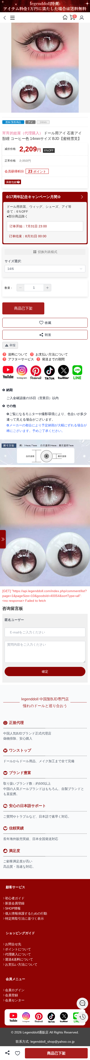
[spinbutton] (34, 287)
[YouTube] (13, 1017)
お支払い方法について (21, 964)
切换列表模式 (47, 252)
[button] (20, 287)
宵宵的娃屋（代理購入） (22, 133)
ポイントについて (18, 949)
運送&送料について (19, 959)
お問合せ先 (13, 944)
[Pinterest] (38, 1017)
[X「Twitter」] (64, 1017)
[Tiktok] (51, 1017)
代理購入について (18, 954)
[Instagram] (26, 1017)
